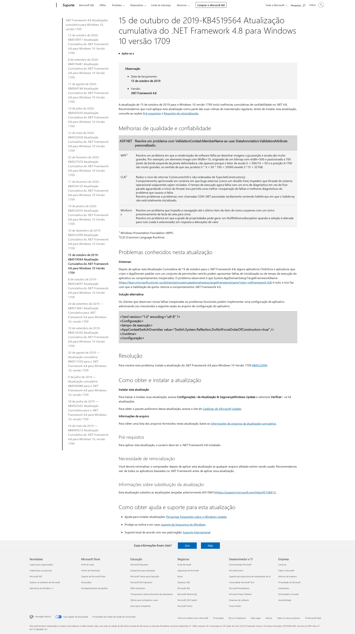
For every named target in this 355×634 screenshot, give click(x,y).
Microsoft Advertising (187, 594)
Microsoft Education (139, 564)
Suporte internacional (196, 532)
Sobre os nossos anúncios (288, 618)
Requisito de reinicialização (181, 113)
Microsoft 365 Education (141, 582)
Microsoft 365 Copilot (187, 600)
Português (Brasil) (43, 616)
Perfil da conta (87, 564)
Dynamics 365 (184, 582)
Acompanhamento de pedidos (94, 588)
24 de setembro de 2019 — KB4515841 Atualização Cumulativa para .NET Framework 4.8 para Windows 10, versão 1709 (87, 312)
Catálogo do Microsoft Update (222, 409)
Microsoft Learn (236, 570)
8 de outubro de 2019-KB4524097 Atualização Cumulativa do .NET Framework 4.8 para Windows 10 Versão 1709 (88, 288)
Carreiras (282, 564)
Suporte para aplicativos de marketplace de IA (250, 576)
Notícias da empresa (287, 576)
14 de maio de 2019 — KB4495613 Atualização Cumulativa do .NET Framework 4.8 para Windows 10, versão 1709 (88, 434)
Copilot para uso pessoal (41, 570)
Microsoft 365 (86, 5)
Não (210, 545)
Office (102, 5)
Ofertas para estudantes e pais (144, 600)
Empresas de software (239, 600)
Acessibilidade (284, 600)
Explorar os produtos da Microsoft (45, 582)
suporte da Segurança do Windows (183, 524)
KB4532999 (259, 365)
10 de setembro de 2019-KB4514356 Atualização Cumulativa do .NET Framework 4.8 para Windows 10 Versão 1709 (88, 337)
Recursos (182, 5)
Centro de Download (90, 570)
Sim (187, 545)
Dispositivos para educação (142, 570)
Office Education (137, 588)
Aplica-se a (127, 53)
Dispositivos (136, 5)
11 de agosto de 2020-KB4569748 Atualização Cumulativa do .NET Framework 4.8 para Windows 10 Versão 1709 (88, 93)
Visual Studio (235, 606)
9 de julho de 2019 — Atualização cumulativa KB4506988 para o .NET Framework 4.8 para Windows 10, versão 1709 (87, 386)
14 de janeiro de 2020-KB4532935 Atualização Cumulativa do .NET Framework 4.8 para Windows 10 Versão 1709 (88, 215)
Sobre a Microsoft (286, 570)
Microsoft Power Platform (240, 594)
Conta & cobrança (161, 5)
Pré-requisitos (152, 113)
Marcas (269, 618)
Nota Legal (256, 618)
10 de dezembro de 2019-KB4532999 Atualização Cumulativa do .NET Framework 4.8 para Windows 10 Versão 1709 (88, 239)
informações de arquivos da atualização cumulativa (243, 423)
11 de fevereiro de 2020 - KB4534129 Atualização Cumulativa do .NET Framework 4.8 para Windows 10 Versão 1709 (88, 190)
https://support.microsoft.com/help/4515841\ (245, 492)
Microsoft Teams (185, 606)
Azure (180, 576)
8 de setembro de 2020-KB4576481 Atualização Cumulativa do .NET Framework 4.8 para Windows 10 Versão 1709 (88, 68)
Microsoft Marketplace (239, 588)
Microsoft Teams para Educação (144, 576)
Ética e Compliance (237, 618)
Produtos (117, 5)
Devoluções (86, 582)
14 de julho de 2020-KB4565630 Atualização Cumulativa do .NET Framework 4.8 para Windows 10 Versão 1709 (88, 117)
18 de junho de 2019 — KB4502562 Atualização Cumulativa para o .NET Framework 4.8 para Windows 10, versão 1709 (87, 410)
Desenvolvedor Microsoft (240, 564)
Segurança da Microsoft (188, 570)
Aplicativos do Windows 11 (42, 588)
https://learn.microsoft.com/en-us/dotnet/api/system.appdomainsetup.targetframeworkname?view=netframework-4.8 (195, 282)
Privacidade (218, 618)
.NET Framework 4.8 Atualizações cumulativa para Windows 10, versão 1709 (87, 24)
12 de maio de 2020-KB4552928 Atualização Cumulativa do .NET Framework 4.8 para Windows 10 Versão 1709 (88, 141)
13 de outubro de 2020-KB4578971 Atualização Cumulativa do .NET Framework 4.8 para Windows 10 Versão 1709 (88, 44)
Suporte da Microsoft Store (93, 576)
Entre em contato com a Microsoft (193, 618)
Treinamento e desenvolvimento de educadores (151, 594)
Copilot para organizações (41, 564)
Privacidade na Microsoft (289, 582)
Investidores (283, 588)
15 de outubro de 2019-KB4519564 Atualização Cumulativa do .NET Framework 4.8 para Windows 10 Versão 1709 (88, 263)
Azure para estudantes (140, 606)
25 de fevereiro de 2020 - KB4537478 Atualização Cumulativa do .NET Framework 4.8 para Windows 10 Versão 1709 (88, 166)
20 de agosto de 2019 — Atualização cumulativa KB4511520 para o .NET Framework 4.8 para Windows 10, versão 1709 (87, 361)
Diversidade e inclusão (288, 594)
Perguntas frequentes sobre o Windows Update (196, 517)
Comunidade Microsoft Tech (241, 582)
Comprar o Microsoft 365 (211, 5)
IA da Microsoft (184, 564)
